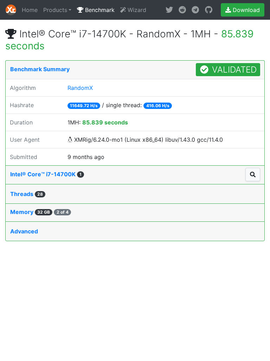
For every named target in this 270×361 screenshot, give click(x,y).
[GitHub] (208, 10)
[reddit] (182, 10)
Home (30, 9)
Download (245, 9)
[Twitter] (169, 10)
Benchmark (99, 9)
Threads (26, 193)
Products (55, 9)
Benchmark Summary (40, 69)
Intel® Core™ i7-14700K (46, 174)
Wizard (136, 9)
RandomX (80, 87)
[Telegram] (195, 10)
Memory (39, 211)
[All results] (252, 174)
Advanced (24, 231)
